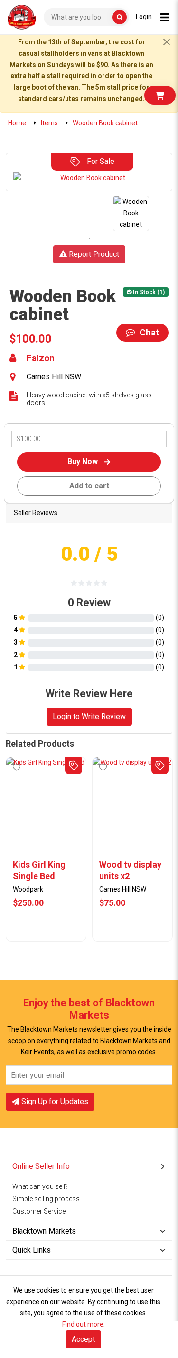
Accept (83, 1339)
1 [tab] (89, 238)
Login (144, 16)
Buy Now (83, 461)
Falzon (41, 358)
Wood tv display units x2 (130, 870)
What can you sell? (40, 1186)
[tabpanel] (131, 213)
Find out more (82, 1324)
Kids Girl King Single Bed (39, 870)
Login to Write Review (89, 716)
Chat (148, 332)
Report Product (93, 254)
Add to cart (89, 485)
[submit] (119, 17)
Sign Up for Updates (53, 1101)
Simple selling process (46, 1199)
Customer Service (39, 1211)
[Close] (167, 42)
